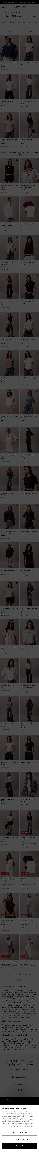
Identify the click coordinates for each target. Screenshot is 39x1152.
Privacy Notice (29, 1127)
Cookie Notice (16, 1127)
